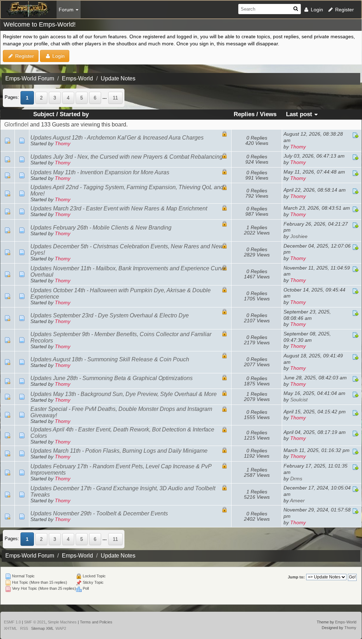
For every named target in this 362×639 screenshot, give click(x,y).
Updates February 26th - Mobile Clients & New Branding (100, 228)
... (105, 97)
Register (344, 9)
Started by (74, 114)
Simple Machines (62, 622)
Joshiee (299, 236)
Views (268, 114)
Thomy (62, 143)
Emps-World (345, 622)
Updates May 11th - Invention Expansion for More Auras (99, 172)
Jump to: (296, 577)
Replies (244, 114)
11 (115, 98)
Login (316, 9)
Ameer (297, 500)
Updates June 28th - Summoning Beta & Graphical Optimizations (111, 378)
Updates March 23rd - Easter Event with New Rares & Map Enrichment (118, 208)
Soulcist (299, 399)
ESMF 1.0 (12, 622)
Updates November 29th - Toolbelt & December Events (99, 513)
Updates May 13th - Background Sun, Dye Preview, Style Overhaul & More (123, 394)
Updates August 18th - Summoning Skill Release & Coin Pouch (109, 359)
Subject (43, 114)
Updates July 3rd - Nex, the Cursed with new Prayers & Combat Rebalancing (126, 157)
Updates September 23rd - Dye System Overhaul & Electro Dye (109, 315)
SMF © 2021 (35, 622)
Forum (67, 9)
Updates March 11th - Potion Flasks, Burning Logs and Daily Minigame (119, 451)
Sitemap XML (42, 628)
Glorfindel (16, 124)
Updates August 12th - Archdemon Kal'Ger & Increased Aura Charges (117, 138)
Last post (300, 114)
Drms (296, 478)
